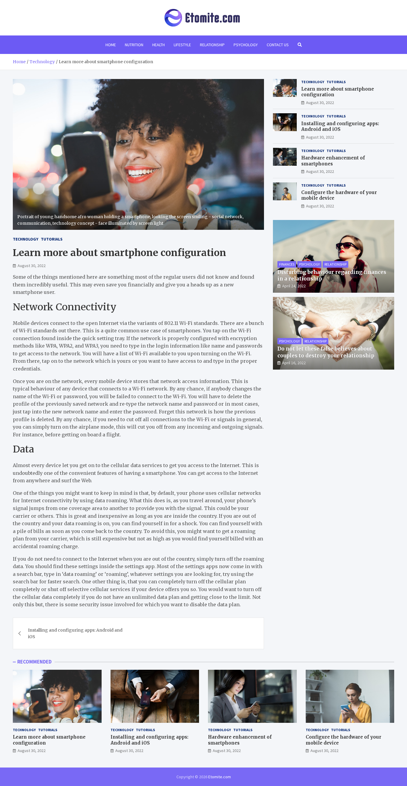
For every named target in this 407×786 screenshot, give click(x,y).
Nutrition (134, 44)
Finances (286, 264)
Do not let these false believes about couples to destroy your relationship (325, 352)
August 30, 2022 (32, 265)
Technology (25, 239)
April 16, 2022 (294, 362)
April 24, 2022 (294, 286)
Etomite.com (219, 776)
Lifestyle (182, 44)
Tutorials (52, 239)
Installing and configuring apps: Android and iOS (75, 633)
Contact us (278, 44)
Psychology (246, 44)
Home (110, 44)
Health (158, 44)
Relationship (212, 44)
